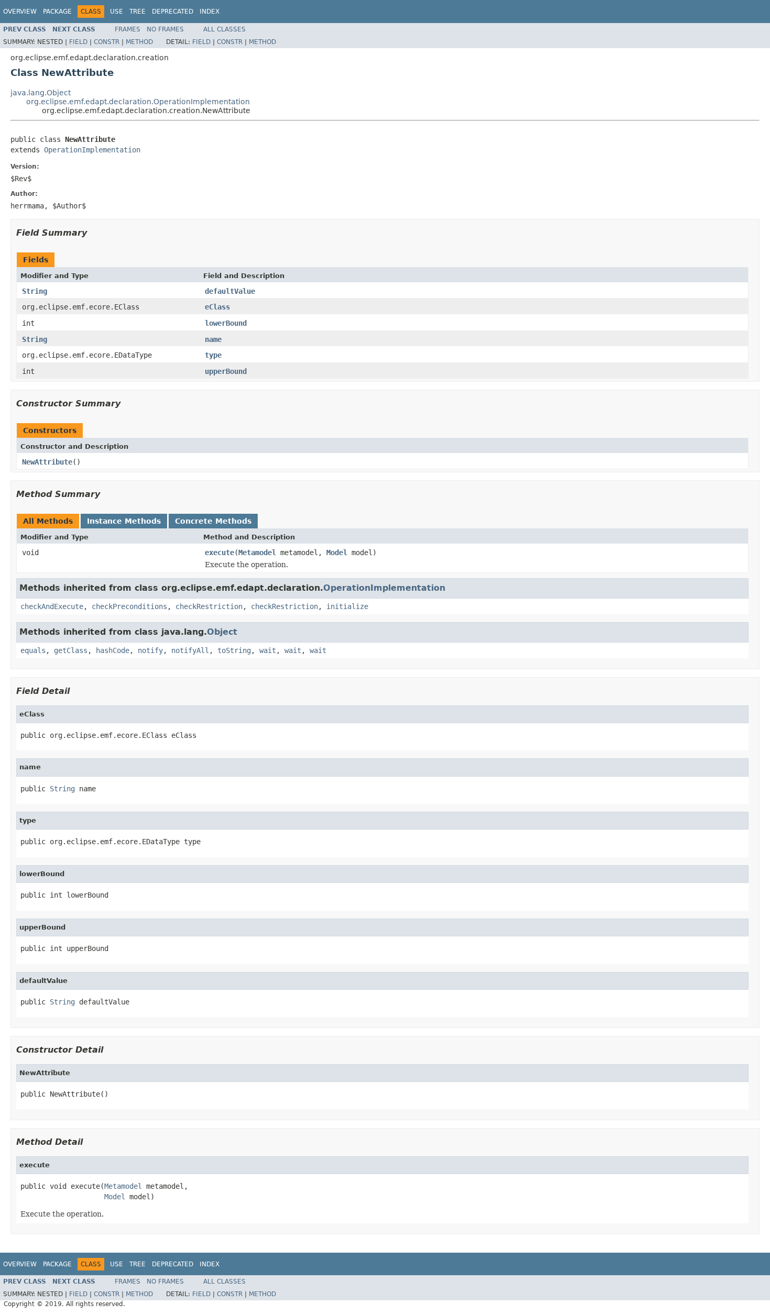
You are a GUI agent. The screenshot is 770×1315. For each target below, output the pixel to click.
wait (267, 650)
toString (234, 650)
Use (116, 11)
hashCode (112, 650)
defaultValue (230, 291)
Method (139, 42)
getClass (70, 650)
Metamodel (257, 552)
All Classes (224, 29)
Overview (20, 11)
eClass (217, 307)
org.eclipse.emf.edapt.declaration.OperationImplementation (138, 101)
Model (336, 552)
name (213, 339)
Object (222, 632)
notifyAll (190, 650)
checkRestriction (209, 606)
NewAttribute (47, 462)
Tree (137, 11)
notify (150, 650)
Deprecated (172, 11)
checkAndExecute (51, 606)
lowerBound (226, 323)
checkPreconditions (129, 606)
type (213, 355)
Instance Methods (124, 521)
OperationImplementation (92, 150)
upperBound (226, 371)
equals (33, 650)
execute (219, 552)
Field (78, 42)
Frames (127, 29)
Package (57, 11)
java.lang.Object (40, 93)
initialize (347, 606)
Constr (106, 42)
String (34, 291)
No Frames (165, 29)
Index (209, 11)
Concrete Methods (213, 521)
